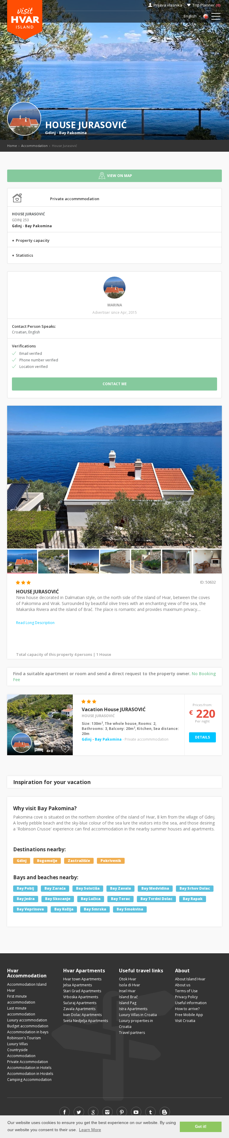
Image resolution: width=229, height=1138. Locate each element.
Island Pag (127, 1002)
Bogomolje (47, 860)
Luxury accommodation (27, 1020)
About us (182, 984)
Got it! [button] (200, 1127)
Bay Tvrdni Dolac (156, 899)
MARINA (114, 305)
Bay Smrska (95, 909)
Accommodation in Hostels (30, 1073)
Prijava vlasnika (168, 5)
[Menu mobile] (215, 17)
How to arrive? (187, 1008)
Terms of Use (186, 990)
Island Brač (128, 996)
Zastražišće (79, 860)
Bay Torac (120, 899)
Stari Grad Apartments (82, 990)
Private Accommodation (27, 1061)
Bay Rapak (192, 899)
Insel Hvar (127, 990)
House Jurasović (98, 715)
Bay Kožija (63, 909)
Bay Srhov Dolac (195, 888)
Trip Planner (206, 5)
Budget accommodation (27, 1026)
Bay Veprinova (30, 909)
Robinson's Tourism (24, 1037)
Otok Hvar (127, 979)
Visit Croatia (185, 1020)
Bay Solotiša (88, 888)
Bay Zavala (120, 888)
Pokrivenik (110, 860)
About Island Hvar (190, 979)
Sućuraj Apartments (79, 1002)
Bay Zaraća (55, 888)
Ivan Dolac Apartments (82, 1014)
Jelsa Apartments (77, 984)
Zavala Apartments (79, 1008)
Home (12, 145)
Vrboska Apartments (80, 996)
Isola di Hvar (129, 984)
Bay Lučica (90, 899)
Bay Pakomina (73, 132)
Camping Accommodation (29, 1079)
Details (202, 737)
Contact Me (115, 383)
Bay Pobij (25, 888)
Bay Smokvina (130, 909)
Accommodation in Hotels (29, 1067)
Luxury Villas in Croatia (138, 1014)
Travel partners (132, 1032)
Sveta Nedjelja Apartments (85, 1020)
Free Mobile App (189, 1014)
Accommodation (34, 145)
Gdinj (50, 132)
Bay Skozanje (57, 899)
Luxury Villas (17, 1043)
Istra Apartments (133, 1008)
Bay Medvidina (155, 888)
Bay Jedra (26, 899)
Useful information (191, 1002)
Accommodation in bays (27, 1031)
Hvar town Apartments (82, 979)
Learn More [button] (90, 1129)
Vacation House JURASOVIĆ (114, 709)
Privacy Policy (186, 996)
